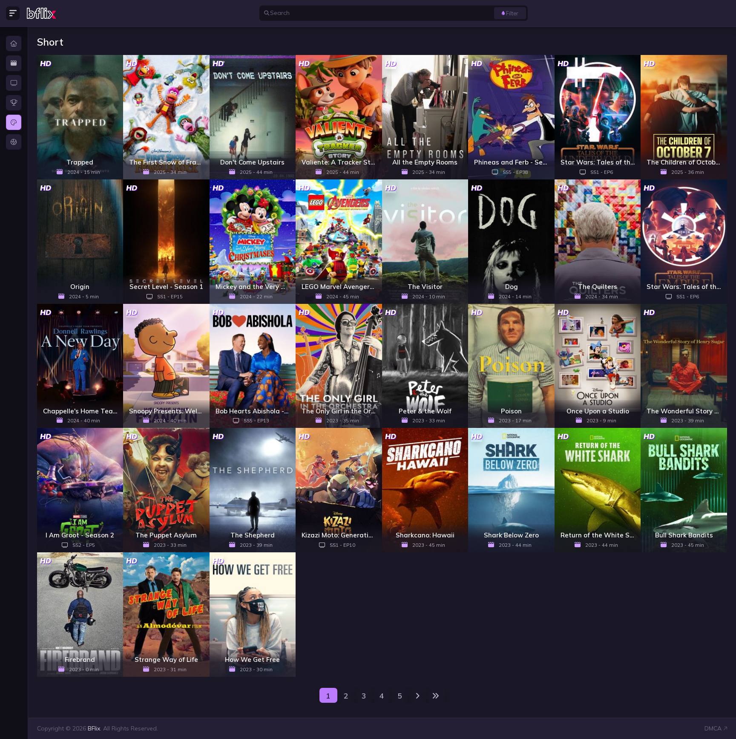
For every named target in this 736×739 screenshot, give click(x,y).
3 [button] (364, 695)
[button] (418, 695)
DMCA (713, 728)
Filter (512, 13)
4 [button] (382, 695)
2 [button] (346, 695)
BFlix (94, 728)
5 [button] (399, 695)
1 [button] (328, 695)
